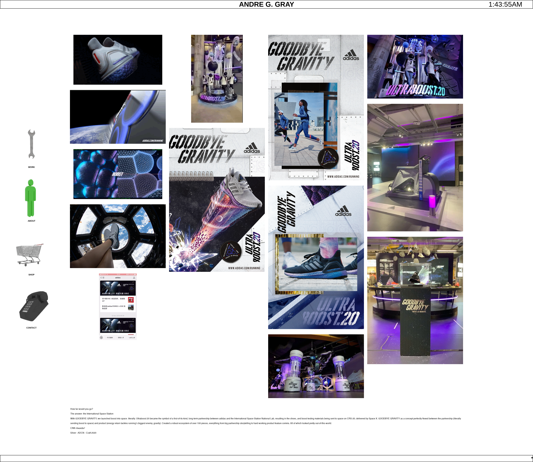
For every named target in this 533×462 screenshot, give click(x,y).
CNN (72, 428)
